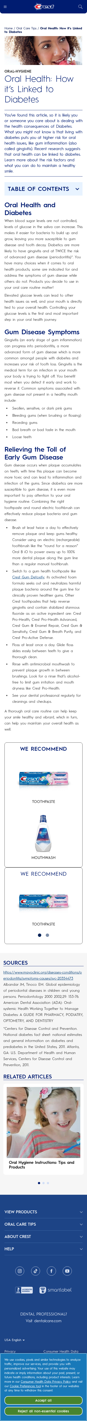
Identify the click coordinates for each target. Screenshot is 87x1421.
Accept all (43, 1400)
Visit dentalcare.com (43, 1320)
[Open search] (80, 7)
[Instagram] (19, 1271)
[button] (43, 189)
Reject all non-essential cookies (43, 1411)
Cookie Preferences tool (25, 1386)
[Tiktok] (35, 1271)
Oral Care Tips (26, 28)
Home (8, 28)
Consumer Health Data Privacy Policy (46, 1381)
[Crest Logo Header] (43, 6)
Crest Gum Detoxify (28, 577)
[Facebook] (51, 1271)
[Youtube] (67, 1271)
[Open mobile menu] (5, 7)
